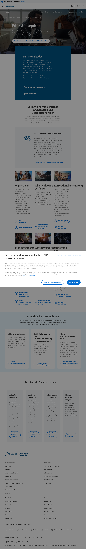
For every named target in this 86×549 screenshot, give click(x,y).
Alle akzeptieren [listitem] (73, 282)
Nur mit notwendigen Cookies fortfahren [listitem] (69, 255)
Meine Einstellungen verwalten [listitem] (53, 282)
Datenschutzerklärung (28, 275)
